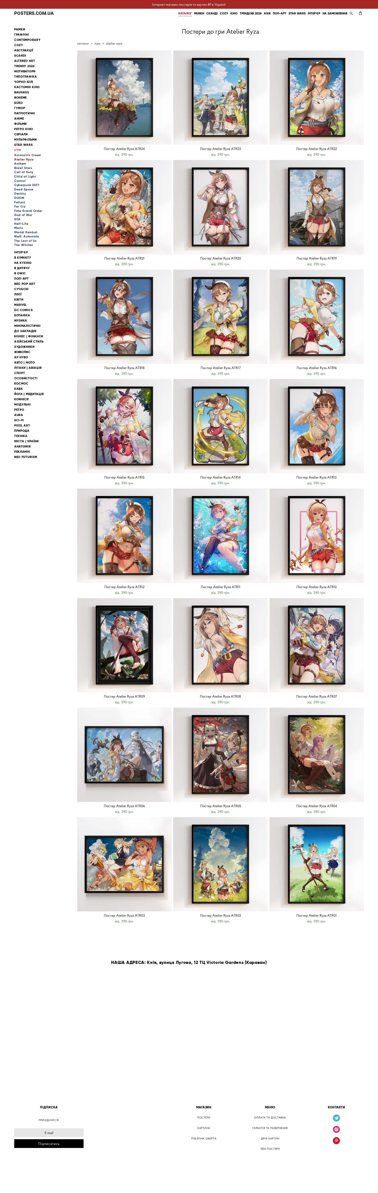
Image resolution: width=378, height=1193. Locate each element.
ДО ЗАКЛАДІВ (25, 331)
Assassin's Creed (27, 155)
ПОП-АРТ (279, 13)
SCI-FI (19, 420)
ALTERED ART (24, 61)
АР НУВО (21, 357)
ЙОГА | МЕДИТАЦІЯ (29, 394)
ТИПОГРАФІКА (25, 76)
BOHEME (20, 97)
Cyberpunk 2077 (26, 185)
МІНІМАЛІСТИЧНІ (27, 326)
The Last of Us (25, 241)
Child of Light (25, 176)
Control (20, 181)
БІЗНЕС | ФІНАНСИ (28, 336)
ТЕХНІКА (21, 436)
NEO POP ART (24, 284)
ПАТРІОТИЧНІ (24, 113)
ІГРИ (17, 150)
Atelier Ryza (23, 159)
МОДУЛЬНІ (22, 404)
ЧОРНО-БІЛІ (23, 82)
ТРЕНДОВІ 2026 (251, 13)
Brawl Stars (23, 168)
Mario (18, 228)
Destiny (20, 193)
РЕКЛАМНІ (22, 452)
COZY (224, 13)
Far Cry (20, 206)
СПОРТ (19, 373)
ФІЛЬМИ (20, 124)
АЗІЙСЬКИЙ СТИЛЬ (29, 341)
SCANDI (20, 55)
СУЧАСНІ (21, 289)
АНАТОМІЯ (22, 446)
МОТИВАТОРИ (24, 71)
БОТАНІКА (22, 315)
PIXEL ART (22, 425)
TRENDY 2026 (24, 66)
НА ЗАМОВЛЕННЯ (334, 13)
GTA (17, 219)
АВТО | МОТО (24, 362)
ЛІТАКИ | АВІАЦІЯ (28, 368)
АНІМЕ (19, 118)
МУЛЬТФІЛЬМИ (25, 139)
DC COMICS (23, 310)
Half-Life (21, 224)
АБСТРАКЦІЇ (23, 50)
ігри (97, 43)
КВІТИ (18, 299)
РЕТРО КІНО (23, 129)
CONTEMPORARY (27, 40)
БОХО (18, 103)
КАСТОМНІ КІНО (27, 87)
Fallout (19, 202)
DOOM (19, 198)
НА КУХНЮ (23, 263)
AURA (18, 415)
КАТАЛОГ (185, 13)
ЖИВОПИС (22, 352)
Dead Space (23, 189)
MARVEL (20, 305)
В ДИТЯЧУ (22, 268)
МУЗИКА (20, 320)
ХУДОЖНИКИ (24, 347)
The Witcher (23, 245)
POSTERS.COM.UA (34, 13)
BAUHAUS (21, 92)
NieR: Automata (26, 236)
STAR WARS (297, 13)
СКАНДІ (212, 13)
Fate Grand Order (28, 211)
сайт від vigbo (23, 1183)
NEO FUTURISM (25, 457)
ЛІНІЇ (18, 294)
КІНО (234, 13)
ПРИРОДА (22, 431)
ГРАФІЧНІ (21, 34)
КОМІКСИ (21, 399)
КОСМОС (21, 383)
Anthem (20, 163)
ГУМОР (19, 108)
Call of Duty (23, 172)
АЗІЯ (267, 13)
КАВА (18, 389)
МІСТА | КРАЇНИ (26, 441)
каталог (83, 43)
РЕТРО (19, 410)
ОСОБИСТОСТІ (26, 378)
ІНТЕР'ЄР (314, 13)
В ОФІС (20, 273)
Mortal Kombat (25, 232)
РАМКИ (199, 13)
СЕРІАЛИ (21, 134)
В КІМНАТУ (22, 257)
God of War (23, 215)
